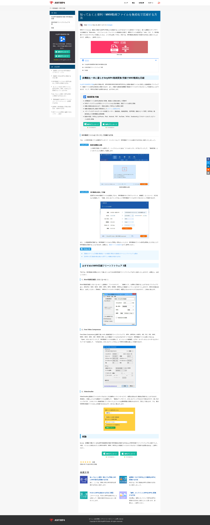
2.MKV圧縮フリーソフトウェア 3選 (93, 67)
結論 (52, 28)
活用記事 (141, 3)
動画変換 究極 (93, 97)
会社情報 (97, 519)
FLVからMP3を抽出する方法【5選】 (102, 493)
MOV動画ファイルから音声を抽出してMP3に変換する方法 (61, 82)
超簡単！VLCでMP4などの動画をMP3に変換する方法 (142, 478)
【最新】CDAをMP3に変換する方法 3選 (61, 77)
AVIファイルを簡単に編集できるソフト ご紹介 (61, 113)
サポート (150, 3)
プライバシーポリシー (107, 519)
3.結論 (86, 70)
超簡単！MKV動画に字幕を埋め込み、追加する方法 (61, 107)
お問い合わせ (119, 519)
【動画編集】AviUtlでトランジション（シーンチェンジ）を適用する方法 (62, 101)
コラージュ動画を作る (113, 109)
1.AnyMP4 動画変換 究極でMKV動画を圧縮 (95, 64)
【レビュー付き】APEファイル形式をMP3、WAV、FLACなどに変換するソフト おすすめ (61, 88)
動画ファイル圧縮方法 (115, 245)
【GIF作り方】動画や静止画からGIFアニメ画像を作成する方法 (102, 256)
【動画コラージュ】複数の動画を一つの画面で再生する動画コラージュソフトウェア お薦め (111, 253)
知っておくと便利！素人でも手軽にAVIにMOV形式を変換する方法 (103, 478)
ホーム (91, 519)
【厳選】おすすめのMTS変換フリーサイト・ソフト (61, 71)
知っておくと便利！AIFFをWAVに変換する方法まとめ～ (61, 95)
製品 (133, 3)
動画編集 (55, 8)
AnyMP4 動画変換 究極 (62, 34)
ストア (126, 3)
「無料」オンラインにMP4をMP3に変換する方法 (142, 494)
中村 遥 (89, 25)
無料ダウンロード (63, 52)
